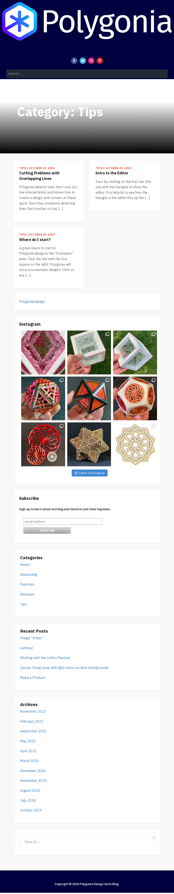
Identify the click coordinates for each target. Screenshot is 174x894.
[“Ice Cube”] (89, 352)
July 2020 (28, 800)
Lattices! (26, 648)
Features (27, 584)
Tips (23, 604)
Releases (27, 594)
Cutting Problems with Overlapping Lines (39, 176)
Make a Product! (32, 677)
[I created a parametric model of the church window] (43, 444)
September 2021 (33, 731)
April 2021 (28, 751)
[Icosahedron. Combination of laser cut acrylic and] (89, 398)
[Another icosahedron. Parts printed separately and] (43, 398)
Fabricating (28, 574)
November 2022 (33, 711)
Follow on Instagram (92, 473)
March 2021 (29, 761)
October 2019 (31, 810)
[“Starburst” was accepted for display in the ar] (89, 444)
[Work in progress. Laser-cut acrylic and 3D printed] (135, 352)
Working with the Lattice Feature (45, 658)
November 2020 (33, 771)
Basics (25, 564)
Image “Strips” (31, 638)
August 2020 (30, 790)
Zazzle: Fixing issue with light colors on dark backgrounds (64, 668)
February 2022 (32, 721)
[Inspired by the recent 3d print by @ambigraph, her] (135, 444)
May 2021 (28, 741)
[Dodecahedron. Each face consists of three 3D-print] (135, 398)
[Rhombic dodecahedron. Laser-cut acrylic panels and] (43, 352)
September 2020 (33, 780)
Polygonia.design (32, 301)
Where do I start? (35, 239)
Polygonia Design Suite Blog (99, 884)
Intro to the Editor (111, 173)
